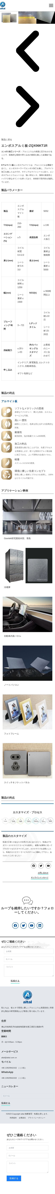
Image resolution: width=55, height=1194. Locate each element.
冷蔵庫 (7, 587)
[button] (27, 51)
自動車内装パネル (12, 636)
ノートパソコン (11, 685)
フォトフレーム (11, 734)
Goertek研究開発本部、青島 (17, 538)
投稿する (15, 981)
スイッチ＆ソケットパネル (17, 782)
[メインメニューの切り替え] (51, 5)
